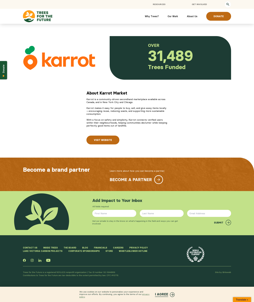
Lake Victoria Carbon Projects (42, 251)
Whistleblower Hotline (133, 251)
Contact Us (30, 247)
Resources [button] (159, 4)
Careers (118, 247)
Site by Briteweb (223, 272)
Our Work (173, 16)
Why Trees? (152, 16)
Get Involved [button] (199, 4)
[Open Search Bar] (228, 4)
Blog (85, 247)
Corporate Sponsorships (84, 251)
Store (109, 251)
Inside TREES (50, 247)
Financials (100, 247)
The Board (70, 247)
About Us (192, 16)
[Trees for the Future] (37, 16)
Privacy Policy (138, 247)
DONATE (219, 16)
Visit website (103, 140)
